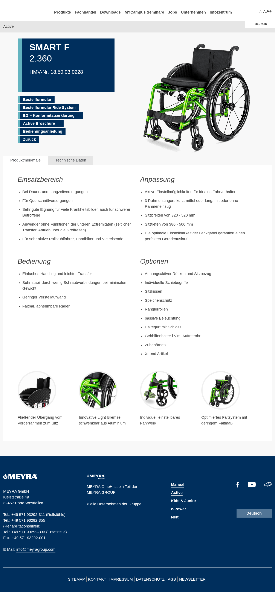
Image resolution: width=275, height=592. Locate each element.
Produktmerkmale (25, 160)
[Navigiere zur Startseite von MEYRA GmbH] (26, 10)
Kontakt (97, 579)
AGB (172, 579)
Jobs (172, 12)
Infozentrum (221, 12)
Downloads (110, 12)
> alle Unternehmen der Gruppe (114, 504)
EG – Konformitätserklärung (49, 115)
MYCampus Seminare (144, 12)
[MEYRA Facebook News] (237, 486)
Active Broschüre (39, 123)
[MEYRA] (20, 477)
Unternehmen (193, 12)
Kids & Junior (183, 501)
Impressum (121, 579)
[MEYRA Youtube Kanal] (252, 486)
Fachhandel (85, 12)
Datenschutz (150, 579)
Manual (177, 484)
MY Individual (173, 47)
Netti (175, 517)
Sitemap (76, 579)
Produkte (62, 12)
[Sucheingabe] (257, 11)
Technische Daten (70, 160)
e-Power (178, 509)
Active (177, 493)
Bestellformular (37, 99)
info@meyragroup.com (35, 549)
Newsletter (192, 579)
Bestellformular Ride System (49, 107)
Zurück (29, 139)
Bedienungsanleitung (42, 131)
